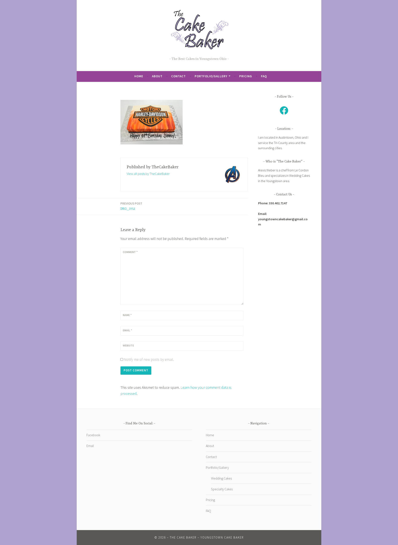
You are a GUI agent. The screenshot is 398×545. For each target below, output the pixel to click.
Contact (178, 76)
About (157, 76)
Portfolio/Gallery (211, 76)
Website (128, 345)
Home (138, 76)
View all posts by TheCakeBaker (148, 174)
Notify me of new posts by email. (149, 359)
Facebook (93, 435)
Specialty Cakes (222, 489)
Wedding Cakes (221, 478)
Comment (130, 252)
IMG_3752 (131, 206)
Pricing (245, 76)
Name (127, 315)
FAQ (264, 76)
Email (127, 330)
